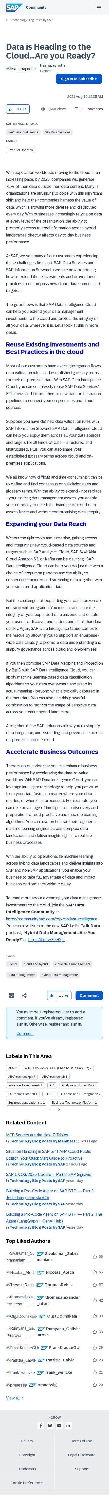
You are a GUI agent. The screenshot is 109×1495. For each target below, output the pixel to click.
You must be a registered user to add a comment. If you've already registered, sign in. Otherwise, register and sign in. (50, 1018)
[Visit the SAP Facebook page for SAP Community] (41, 1426)
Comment (25, 1033)
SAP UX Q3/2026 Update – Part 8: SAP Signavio (49, 1174)
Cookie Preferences (27, 1483)
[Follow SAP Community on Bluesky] (50, 1426)
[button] (10, 109)
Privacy (27, 1441)
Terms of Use (81, 1441)
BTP (47, 1094)
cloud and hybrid (36, 964)
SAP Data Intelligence (23, 132)
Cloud (12, 964)
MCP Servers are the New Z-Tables (37, 1135)
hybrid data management (60, 975)
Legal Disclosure (82, 1455)
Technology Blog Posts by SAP (31, 20)
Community (36, 7)
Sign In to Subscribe (79, 79)
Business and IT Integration (79, 1094)
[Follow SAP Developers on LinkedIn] (68, 1426)
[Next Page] (58, 1110)
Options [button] (58, 88)
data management (21, 975)
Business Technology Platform (73, 1102)
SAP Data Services (57, 132)
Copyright (27, 1455)
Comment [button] (89, 995)
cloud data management (72, 964)
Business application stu (25, 1102)
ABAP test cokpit (53, 1077)
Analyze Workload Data (78, 1085)
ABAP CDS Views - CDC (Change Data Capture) (57, 1068)
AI (51, 1085)
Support (82, 1469)
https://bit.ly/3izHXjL (46, 940)
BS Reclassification (21, 1094)
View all (13, 1398)
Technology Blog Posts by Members (42, 1141)
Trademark (27, 1469)
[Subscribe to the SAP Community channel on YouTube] (59, 1426)
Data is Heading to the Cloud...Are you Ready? (50, 51)
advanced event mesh (24, 1085)
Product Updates (21, 150)
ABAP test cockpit (20, 1077)
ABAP (11, 1068)
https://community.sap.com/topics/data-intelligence (51, 919)
